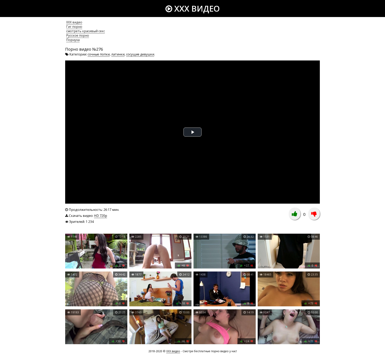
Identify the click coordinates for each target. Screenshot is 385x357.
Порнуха (73, 40)
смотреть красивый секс (85, 31)
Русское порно (77, 35)
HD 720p (100, 215)
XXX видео (196, 8)
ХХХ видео (74, 22)
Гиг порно (74, 26)
